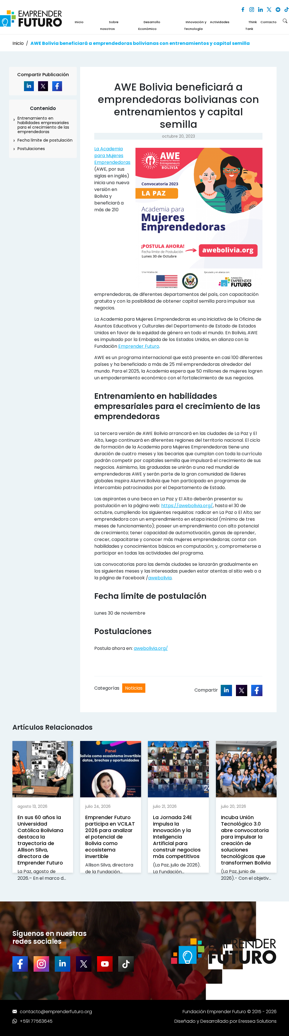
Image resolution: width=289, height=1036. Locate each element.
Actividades (219, 22)
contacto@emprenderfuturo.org (56, 1011)
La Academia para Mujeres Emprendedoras (112, 156)
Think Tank (251, 25)
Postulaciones (31, 148)
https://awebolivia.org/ (187, 505)
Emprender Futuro (138, 346)
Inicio (79, 22)
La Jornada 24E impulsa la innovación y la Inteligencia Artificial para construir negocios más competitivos (177, 837)
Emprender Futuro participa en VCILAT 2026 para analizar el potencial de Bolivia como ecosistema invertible (110, 837)
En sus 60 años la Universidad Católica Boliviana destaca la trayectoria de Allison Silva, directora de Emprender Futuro (40, 840)
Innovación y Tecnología (195, 25)
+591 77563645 (36, 1021)
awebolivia (160, 578)
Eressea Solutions (257, 1021)
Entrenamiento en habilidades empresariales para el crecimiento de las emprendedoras (43, 125)
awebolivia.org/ (151, 648)
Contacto (268, 22)
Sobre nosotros (109, 25)
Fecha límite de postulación (45, 140)
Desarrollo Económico (149, 25)
